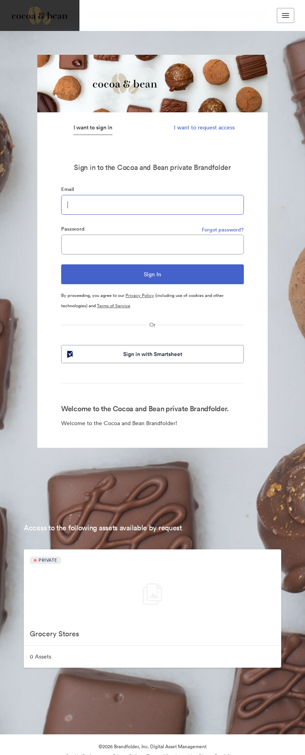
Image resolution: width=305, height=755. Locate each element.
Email (67, 189)
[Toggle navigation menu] (285, 15)
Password (73, 228)
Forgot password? (223, 229)
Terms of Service (113, 305)
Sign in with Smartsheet (152, 354)
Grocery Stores (54, 633)
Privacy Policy (139, 295)
